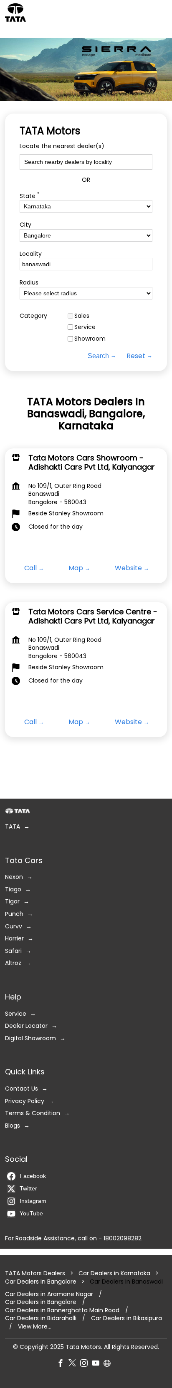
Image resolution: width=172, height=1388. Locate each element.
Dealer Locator (26, 1026)
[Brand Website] (109, 1365)
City (25, 225)
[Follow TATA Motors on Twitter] (74, 1365)
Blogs (12, 1126)
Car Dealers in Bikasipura (126, 1319)
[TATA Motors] (15, 12)
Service (85, 327)
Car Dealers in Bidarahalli (40, 1319)
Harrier (14, 939)
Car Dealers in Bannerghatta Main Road (62, 1310)
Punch (14, 914)
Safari (13, 951)
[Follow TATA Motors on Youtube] (98, 1365)
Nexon (14, 877)
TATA (12, 827)
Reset (135, 356)
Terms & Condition (32, 1113)
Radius (29, 283)
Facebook (33, 1176)
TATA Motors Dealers (36, 1273)
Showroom (90, 339)
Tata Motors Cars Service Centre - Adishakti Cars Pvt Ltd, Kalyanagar (92, 616)
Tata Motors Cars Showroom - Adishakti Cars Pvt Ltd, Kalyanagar (91, 462)
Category (33, 316)
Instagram (33, 1200)
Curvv (13, 926)
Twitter (28, 1188)
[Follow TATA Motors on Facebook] (62, 1365)
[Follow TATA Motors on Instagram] (86, 1365)
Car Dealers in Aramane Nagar (49, 1294)
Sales (81, 316)
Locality (31, 254)
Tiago (13, 889)
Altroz (13, 963)
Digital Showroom (30, 1038)
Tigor (12, 902)
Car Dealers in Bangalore (40, 1281)
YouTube (31, 1213)
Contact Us (21, 1089)
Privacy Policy (24, 1101)
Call (30, 568)
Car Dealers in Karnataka (114, 1273)
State (30, 195)
